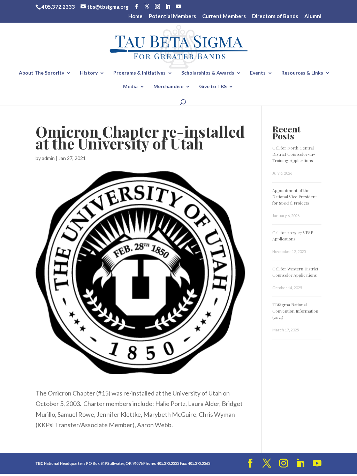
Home (135, 16)
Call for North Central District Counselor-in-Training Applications (293, 154)
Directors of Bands (275, 16)
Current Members (224, 16)
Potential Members (172, 16)
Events (258, 73)
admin (48, 158)
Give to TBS (213, 86)
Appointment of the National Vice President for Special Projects (294, 196)
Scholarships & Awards (207, 73)
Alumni (312, 16)
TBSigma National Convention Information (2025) (295, 311)
